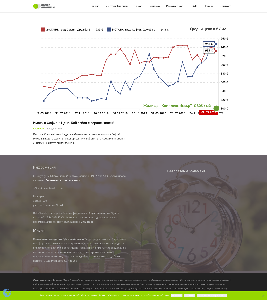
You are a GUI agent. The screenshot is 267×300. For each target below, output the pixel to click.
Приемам (177, 295)
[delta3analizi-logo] (44, 6)
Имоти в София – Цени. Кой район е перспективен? (73, 123)
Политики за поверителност (62, 180)
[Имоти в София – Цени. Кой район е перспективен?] (133, 70)
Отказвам (189, 295)
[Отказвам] (263, 295)
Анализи (38, 128)
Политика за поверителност (212, 295)
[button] (144, 6)
